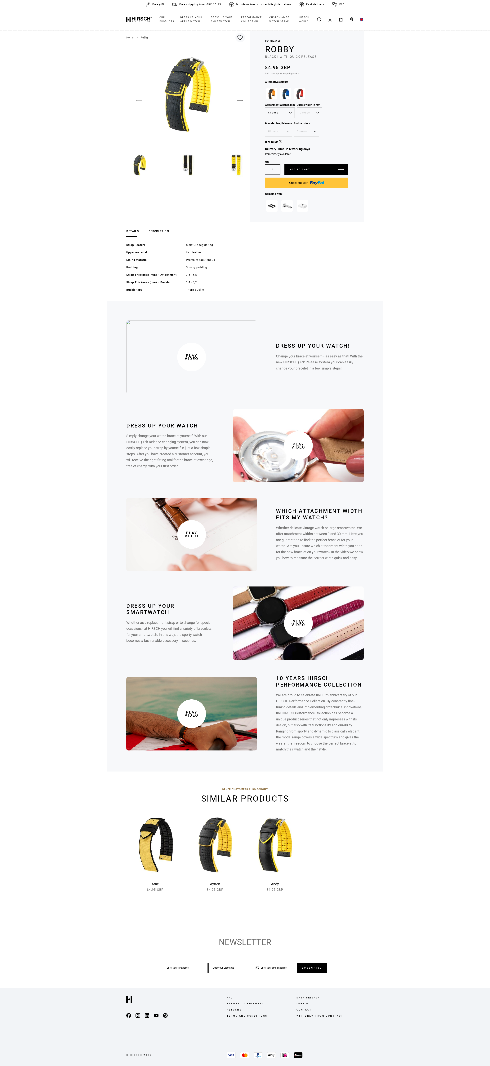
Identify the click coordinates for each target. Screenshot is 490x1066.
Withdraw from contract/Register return (263, 4)
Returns (234, 1009)
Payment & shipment (245, 1003)
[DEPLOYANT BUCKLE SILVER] (287, 206)
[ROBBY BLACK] (271, 93)
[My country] (362, 19)
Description (159, 231)
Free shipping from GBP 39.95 (200, 4)
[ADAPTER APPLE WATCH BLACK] (271, 206)
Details (132, 231)
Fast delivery (315, 4)
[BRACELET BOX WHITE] (302, 206)
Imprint (303, 1003)
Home (130, 37)
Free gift (158, 4)
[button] (136, 100)
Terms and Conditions (247, 1016)
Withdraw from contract (319, 1016)
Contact (304, 1009)
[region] (306, 94)
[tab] (132, 231)
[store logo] (139, 19)
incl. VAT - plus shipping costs (282, 73)
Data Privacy (308, 997)
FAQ (342, 4)
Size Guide (272, 142)
